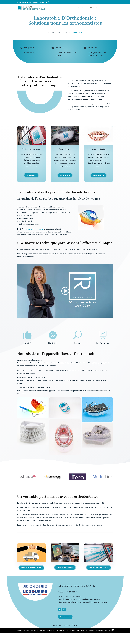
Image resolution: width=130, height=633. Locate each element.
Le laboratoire (70, 8)
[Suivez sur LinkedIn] (59, 609)
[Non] (128, 630)
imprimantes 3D (29, 229)
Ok (113, 630)
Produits (80, 8)
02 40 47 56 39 (72, 592)
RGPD (55, 625)
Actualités (102, 8)
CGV (60, 625)
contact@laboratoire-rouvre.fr (95, 602)
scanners (41, 229)
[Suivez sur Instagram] (64, 609)
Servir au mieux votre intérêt (31, 568)
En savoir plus (31, 175)
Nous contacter (98, 175)
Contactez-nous (65, 617)
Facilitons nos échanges (65, 567)
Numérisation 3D (92, 8)
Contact (110, 8)
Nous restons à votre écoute (98, 567)
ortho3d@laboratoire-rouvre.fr (88, 599)
